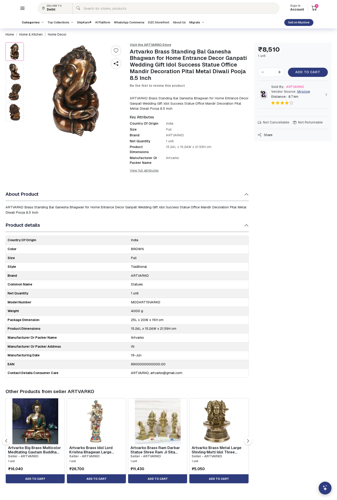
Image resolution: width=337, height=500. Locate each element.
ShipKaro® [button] (84, 22)
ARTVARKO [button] (287, 87)
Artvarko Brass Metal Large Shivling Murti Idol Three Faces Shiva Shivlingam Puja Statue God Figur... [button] (217, 450)
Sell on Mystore (298, 22)
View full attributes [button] (144, 170)
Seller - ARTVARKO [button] (23, 456)
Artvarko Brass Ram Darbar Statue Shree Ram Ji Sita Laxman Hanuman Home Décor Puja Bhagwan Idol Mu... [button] (157, 450)
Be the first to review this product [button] (157, 86)
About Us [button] (179, 22)
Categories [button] (31, 22)
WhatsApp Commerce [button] (129, 22)
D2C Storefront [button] (158, 22)
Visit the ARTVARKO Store (150, 45)
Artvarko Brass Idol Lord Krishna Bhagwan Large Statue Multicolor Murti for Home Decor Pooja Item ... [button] (93, 450)
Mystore (303, 91)
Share (267, 135)
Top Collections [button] (58, 22)
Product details (23, 225)
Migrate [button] (195, 22)
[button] (22, 8)
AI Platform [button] (102, 22)
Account (297, 8)
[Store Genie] (325, 488)
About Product (22, 194)
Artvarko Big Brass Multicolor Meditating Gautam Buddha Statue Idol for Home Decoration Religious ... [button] (34, 450)
